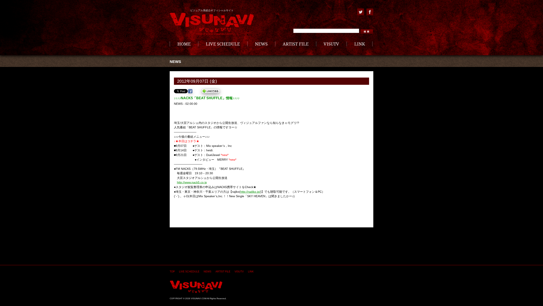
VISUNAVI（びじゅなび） (196, 286)
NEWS (261, 44)
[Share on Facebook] (190, 91)
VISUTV (331, 44)
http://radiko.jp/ (250, 191)
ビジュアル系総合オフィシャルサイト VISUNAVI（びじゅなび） (212, 24)
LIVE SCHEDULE (223, 44)
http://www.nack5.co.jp (192, 182)
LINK (359, 44)
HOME (184, 44)
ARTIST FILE (296, 44)
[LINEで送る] (210, 91)
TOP (172, 271)
